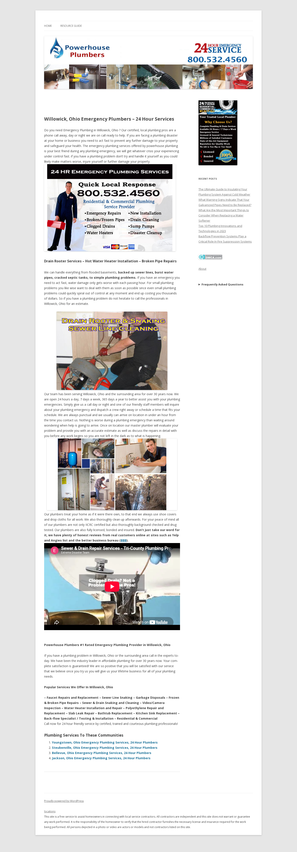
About (202, 269)
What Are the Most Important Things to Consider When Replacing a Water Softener (224, 215)
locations (49, 811)
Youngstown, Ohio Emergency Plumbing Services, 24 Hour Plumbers (105, 742)
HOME (48, 26)
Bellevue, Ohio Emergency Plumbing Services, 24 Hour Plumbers (101, 753)
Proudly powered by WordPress (64, 801)
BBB (124, 540)
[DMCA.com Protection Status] (210, 258)
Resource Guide (71, 26)
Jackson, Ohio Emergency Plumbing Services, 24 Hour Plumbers (101, 758)
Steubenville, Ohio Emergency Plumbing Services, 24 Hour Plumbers (104, 748)
